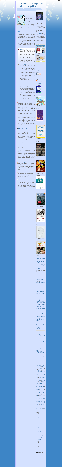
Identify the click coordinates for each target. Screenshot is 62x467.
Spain (43, 404)
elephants (42, 381)
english (41, 383)
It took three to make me (40, 439)
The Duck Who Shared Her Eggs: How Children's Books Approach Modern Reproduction (40, 70)
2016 (36, 368)
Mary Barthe (21, 64)
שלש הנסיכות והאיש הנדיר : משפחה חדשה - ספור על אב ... (41, 437)
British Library (37, 374)
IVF (42, 391)
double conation (42, 380)
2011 (37, 445)
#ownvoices (37, 365)
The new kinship (38, 328)
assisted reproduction (40, 371)
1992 (43, 365)
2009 (37, 446)
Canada (40, 374)
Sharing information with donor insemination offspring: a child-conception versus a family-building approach (40, 320)
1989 (40, 365)
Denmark (37, 377)
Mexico (37, 395)
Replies (19, 48)
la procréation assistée (43, 392)
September (39, 417)
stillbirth (40, 406)
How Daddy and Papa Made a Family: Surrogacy (40, 431)
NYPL (39, 398)
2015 (37, 442)
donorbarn (39, 380)
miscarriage (40, 395)
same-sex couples (37, 402)
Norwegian (37, 398)
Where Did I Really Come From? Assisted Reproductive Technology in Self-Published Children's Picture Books (40, 262)
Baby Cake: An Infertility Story (40, 432)
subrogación (44, 406)
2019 (43, 368)
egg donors (37, 381)
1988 (39, 365)
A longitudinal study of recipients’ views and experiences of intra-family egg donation (40, 282)
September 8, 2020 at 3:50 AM (23, 162)
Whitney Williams (41, 410)
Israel (43, 390)
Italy (39, 391)
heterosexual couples (43, 388)
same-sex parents (41, 402)
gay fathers (42, 386)
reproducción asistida (38, 401)
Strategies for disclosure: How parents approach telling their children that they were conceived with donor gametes (40, 323)
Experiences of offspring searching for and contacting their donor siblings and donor (40, 293)
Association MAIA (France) (39, 334)
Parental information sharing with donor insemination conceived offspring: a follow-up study (40, 308)
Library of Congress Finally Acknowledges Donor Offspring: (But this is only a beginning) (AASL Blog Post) (40, 268)
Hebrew (43, 387)
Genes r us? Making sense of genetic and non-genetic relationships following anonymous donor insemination (40, 300)
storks (42, 406)
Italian (37, 391)
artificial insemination (43, 370)
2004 (40, 366)
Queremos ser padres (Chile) (39, 355)
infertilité (40, 389)
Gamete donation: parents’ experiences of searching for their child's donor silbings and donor (40, 298)
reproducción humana (43, 401)
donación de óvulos (39, 378)
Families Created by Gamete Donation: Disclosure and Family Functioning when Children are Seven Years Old (40, 295)
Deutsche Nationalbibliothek (42, 377)
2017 (38, 368)
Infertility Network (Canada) (39, 351)
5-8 (38, 369)
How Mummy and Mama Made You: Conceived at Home (40, 428)
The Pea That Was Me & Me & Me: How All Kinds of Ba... (40, 422)
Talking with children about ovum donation (40, 272)
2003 (38, 366)
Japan (44, 391)
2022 (37, 413)
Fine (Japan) (37, 347)
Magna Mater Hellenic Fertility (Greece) (40, 353)
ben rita (19, 162)
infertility (43, 389)
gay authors (40, 386)
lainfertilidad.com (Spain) (38, 361)
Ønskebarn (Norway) (38, 362)
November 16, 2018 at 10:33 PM (24, 116)
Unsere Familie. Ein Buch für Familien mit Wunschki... (40, 435)
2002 (36, 366)
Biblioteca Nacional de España (41, 373)
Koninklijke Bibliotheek (38, 392)
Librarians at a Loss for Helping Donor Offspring (40, 258)
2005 (42, 366)
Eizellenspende (40, 381)
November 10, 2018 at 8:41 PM (25, 49)
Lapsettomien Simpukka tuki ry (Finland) (40, 352)
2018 (41, 368)
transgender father (37, 408)
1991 (42, 365)
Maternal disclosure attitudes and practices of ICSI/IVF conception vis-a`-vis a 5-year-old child (40, 306)
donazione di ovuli (43, 378)
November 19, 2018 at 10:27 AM (25, 64)
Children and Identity (38, 284)
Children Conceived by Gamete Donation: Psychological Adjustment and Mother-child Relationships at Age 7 (40, 286)
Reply (18, 126)
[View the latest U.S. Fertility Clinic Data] (38, 92)
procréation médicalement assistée (40, 399)
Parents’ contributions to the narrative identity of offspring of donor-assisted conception (40, 311)
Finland (42, 385)
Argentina (40, 370)
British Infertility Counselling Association (40, 340)
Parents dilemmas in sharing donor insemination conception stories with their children (40, 310)
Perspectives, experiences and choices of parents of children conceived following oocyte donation (40, 313)
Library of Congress (39, 394)
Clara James (21, 49)
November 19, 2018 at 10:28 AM (24, 128)
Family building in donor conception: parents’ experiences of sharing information (40, 296)
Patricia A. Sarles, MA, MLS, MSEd (40, 80)
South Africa (41, 404)
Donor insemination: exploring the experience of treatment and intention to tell (40, 291)
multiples (42, 395)
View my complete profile (38, 83)
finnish (44, 385)
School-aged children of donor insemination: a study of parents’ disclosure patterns (40, 316)
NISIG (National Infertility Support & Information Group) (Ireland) (39, 354)
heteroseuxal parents (38, 388)
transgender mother (41, 408)
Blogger (33, 465)
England (37, 383)
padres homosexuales (43, 398)
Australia (37, 372)
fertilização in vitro (40, 385)
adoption (42, 369)
